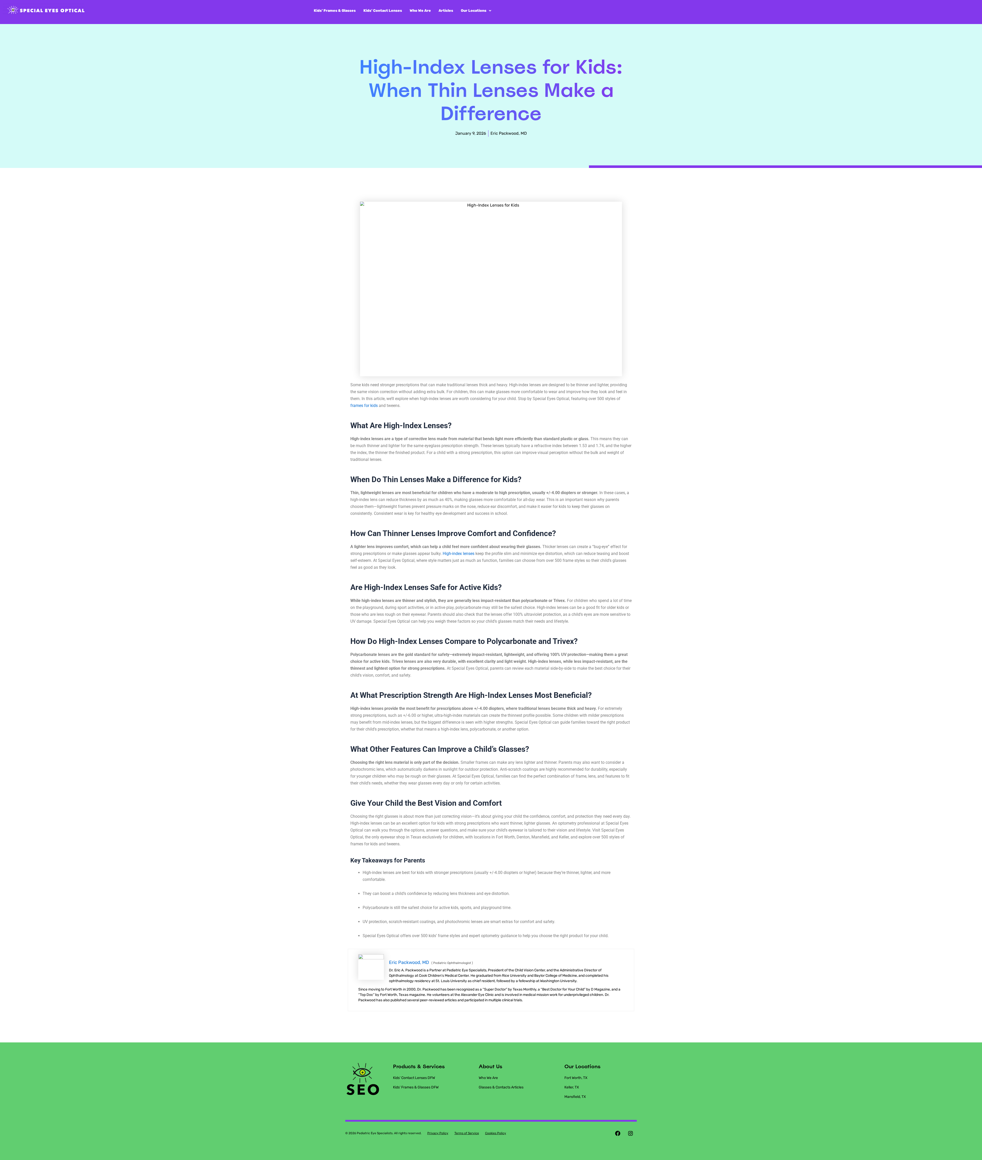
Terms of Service (466, 1133)
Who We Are (420, 10)
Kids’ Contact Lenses (382, 10)
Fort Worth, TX (575, 1078)
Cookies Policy (495, 1133)
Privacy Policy (437, 1133)
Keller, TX (571, 1087)
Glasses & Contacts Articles (501, 1087)
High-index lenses (458, 553)
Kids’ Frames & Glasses (335, 10)
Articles (446, 10)
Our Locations (473, 10)
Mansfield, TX (575, 1097)
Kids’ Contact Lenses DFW (414, 1078)
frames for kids (364, 405)
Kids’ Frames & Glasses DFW (416, 1087)
